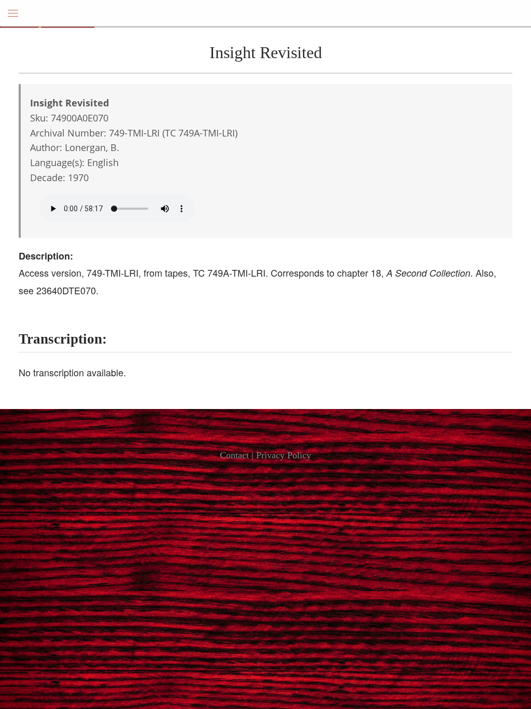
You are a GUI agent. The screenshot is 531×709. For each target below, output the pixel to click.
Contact (234, 455)
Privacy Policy (283, 455)
